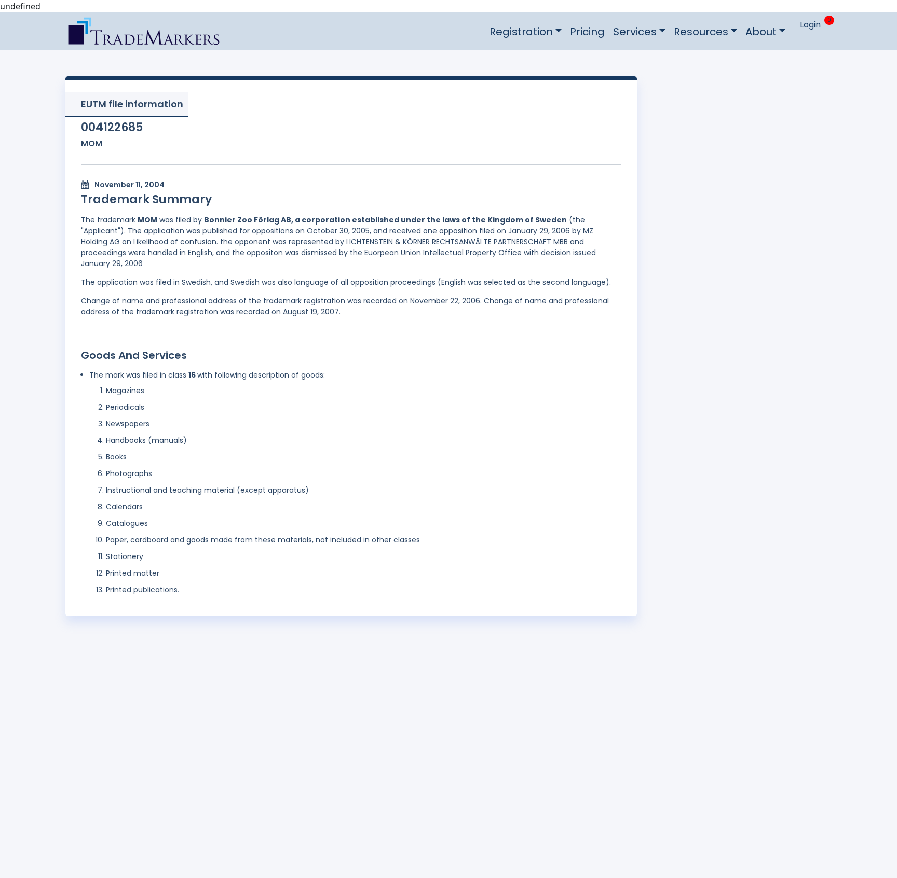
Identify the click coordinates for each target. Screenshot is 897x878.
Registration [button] (521, 31)
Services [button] (635, 31)
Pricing (587, 31)
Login (810, 25)
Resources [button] (701, 31)
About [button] (761, 31)
